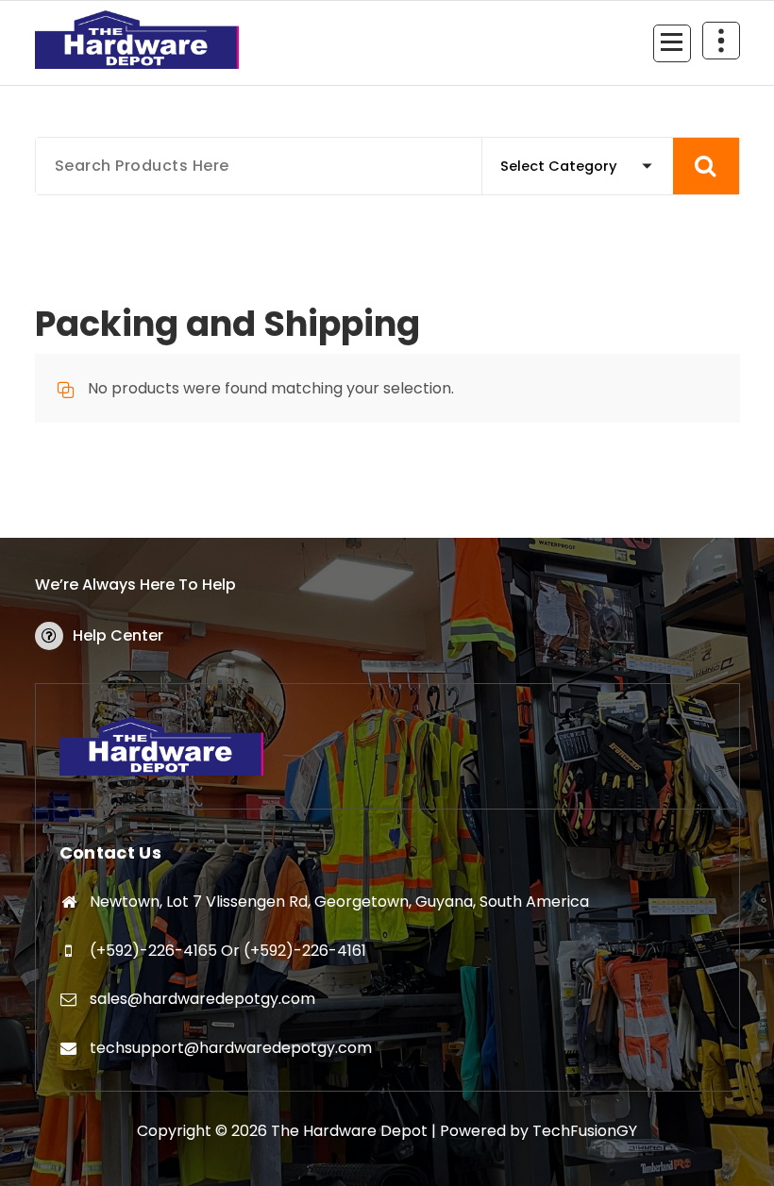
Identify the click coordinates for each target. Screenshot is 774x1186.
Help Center (118, 635)
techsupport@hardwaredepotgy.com (231, 1048)
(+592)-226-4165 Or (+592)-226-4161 (228, 950)
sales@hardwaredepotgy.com (202, 999)
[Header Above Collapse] (721, 40)
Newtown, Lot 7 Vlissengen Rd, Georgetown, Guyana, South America (339, 901)
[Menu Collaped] (672, 43)
